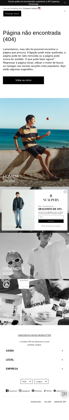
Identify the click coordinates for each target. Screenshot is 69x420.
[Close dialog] (65, 191)
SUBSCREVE (51, 221)
